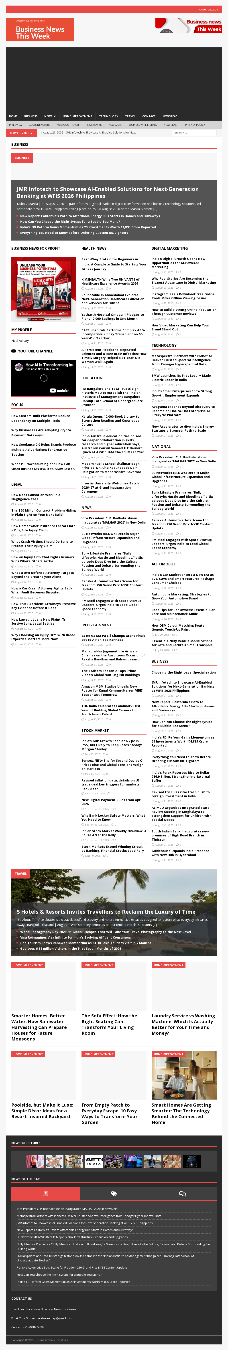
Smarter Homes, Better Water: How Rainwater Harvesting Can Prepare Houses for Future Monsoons (39, 1027)
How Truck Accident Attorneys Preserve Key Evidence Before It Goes (43, 606)
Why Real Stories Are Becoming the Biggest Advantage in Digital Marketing (184, 280)
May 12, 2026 (92, 773)
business (30, 116)
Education (92, 378)
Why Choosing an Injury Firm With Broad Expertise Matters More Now (43, 637)
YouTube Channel (35, 351)
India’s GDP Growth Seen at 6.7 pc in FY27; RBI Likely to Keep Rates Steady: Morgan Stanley (111, 745)
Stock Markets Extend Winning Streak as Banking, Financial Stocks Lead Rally (112, 848)
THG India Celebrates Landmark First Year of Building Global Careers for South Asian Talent (110, 710)
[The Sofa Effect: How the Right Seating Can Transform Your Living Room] (114, 986)
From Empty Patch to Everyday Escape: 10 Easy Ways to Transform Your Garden (109, 1113)
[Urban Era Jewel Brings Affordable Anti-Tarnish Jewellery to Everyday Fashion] (172, 1161)
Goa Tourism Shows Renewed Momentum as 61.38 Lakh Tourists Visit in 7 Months (85, 943)
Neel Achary (20, 340)
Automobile (163, 564)
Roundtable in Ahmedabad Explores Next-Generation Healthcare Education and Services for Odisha (112, 299)
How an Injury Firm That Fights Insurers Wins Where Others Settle (42, 559)
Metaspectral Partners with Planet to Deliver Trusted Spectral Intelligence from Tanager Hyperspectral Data (182, 360)
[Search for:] (194, 132)
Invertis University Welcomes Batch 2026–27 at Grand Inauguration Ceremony (110, 487)
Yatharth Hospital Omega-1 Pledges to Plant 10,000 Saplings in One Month (112, 316)
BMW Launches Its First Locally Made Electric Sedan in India (181, 377)
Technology (164, 345)
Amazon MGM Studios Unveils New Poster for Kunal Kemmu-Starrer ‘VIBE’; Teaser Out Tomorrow (112, 690)
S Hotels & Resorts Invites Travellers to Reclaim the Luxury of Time (106, 911)
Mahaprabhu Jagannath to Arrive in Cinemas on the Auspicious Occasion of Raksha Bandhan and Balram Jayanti (113, 655)
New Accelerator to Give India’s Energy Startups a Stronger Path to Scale (183, 428)
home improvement (77, 116)
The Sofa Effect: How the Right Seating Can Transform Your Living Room (109, 1024)
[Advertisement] (114, 78)
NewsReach (171, 116)
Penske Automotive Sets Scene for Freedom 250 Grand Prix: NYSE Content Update (112, 585)
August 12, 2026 (24, 566)
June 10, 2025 (92, 855)
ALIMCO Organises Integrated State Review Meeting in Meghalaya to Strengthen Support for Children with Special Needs (182, 814)
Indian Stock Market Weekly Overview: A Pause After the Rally (114, 833)
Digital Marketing (170, 248)
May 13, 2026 (92, 754)
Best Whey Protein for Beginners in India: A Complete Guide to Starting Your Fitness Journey (114, 264)
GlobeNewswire (39, 124)
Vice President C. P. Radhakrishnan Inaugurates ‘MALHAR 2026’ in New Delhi (113, 520)
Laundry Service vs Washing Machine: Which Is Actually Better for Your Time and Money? (183, 1024)
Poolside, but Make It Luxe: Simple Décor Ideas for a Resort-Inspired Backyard (42, 1110)
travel (130, 116)
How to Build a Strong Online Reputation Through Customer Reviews (184, 312)
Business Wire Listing (142, 124)
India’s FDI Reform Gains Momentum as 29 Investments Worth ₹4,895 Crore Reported (88, 227)
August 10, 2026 (24, 613)
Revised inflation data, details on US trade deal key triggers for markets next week (110, 784)
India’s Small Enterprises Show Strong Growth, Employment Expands (182, 393)
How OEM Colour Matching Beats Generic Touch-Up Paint (178, 627)
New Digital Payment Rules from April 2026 (111, 802)
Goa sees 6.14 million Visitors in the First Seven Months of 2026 (70, 948)
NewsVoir (115, 124)
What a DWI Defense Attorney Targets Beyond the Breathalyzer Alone (42, 575)
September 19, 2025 (97, 840)
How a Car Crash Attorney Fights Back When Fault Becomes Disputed (41, 590)
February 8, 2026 (95, 793)
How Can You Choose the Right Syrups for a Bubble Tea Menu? (70, 221)
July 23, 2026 (162, 650)
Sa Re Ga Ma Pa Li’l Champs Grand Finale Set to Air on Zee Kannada (113, 638)
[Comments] (182, 1193)
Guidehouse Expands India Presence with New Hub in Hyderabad (180, 853)
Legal (16, 484)
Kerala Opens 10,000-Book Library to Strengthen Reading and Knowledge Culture (110, 420)
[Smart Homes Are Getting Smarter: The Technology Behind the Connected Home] (184, 1075)
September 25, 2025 (97, 824)
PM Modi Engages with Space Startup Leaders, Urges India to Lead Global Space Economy (111, 605)
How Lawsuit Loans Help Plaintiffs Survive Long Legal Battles (38, 621)
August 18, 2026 (24, 535)
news (48, 116)
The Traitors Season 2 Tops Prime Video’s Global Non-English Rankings (110, 673)
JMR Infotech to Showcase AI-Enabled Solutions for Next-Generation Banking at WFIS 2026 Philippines (108, 192)
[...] (155, 209)
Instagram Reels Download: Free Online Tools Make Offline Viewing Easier (183, 296)
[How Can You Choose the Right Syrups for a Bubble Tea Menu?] (35, 1161)
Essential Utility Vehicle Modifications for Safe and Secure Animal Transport (182, 643)
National (161, 446)
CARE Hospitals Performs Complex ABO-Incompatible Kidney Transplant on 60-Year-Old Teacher (113, 334)
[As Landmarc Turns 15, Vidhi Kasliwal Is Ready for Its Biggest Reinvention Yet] (74, 1161)
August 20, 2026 (94, 699)
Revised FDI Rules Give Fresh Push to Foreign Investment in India (181, 794)
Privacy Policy (195, 124)
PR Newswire (94, 124)
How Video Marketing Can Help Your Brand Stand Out (180, 327)
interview (15, 124)
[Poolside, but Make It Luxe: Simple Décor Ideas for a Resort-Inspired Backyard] (43, 1075)
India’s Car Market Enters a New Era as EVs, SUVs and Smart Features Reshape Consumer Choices (183, 579)
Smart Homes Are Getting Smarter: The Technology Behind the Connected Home (181, 1113)
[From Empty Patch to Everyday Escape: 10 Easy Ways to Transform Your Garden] (114, 1075)
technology (108, 116)
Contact (149, 116)
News (86, 507)
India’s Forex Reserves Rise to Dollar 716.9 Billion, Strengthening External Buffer (181, 776)
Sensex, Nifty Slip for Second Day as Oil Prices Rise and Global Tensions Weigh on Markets (112, 764)
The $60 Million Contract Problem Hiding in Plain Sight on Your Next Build (43, 512)
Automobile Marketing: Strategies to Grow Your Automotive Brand (182, 596)
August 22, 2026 (94, 527)
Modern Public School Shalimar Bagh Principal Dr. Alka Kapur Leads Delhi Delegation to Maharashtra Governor (111, 467)
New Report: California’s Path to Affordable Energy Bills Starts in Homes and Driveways (90, 216)
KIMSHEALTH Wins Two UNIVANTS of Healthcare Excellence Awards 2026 (110, 281)
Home (13, 116)
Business (19, 144)
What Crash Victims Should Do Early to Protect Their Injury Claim (42, 543)
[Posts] (45, 1193)
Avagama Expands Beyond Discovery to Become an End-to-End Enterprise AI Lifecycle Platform (183, 411)
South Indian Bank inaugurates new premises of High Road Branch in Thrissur (180, 835)
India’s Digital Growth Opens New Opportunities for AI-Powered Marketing (178, 263)
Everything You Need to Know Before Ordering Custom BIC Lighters (74, 233)
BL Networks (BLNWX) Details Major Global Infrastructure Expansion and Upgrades (110, 538)
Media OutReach (68, 124)
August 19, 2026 (24, 504)
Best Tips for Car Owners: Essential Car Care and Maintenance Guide (183, 612)
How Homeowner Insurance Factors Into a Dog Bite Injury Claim (43, 528)
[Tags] (114, 1193)
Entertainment (96, 625)
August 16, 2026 (164, 619)
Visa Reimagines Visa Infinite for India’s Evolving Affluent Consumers (75, 937)
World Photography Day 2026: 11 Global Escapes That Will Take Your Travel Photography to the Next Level (105, 932)
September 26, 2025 (97, 809)
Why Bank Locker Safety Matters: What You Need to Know (113, 817)
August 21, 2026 (94, 288)
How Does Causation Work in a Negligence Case (35, 497)
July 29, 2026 (162, 634)
